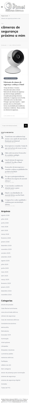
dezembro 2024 (6, 291)
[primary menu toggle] (2, 6)
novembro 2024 (6, 294)
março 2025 (5, 279)
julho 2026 (4, 219)
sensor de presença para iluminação (13, 372)
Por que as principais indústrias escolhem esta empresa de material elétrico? (16, 178)
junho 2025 (5, 268)
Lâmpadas (4, 346)
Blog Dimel (19, 399)
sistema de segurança (8, 376)
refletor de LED (6, 365)
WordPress (24, 402)
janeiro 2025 (5, 287)
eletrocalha (5, 327)
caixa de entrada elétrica (9, 312)
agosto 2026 (5, 215)
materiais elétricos (7, 357)
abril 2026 (4, 230)
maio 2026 (4, 227)
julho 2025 (4, 264)
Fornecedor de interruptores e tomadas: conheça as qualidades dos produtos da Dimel (16, 169)
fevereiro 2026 (6, 238)
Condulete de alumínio (8, 323)
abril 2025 (4, 276)
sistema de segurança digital (10, 380)
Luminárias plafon (7, 354)
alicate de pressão (7, 305)
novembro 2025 (6, 249)
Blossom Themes (7, 402)
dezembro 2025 (6, 245)
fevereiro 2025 (6, 283)
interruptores (5, 342)
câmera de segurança (10, 78)
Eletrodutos (5, 331)
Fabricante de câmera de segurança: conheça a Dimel (14, 83)
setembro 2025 (6, 257)
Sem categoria (6, 369)
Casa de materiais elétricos (10, 320)
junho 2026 (5, 223)
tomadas (4, 384)
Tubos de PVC (5, 388)
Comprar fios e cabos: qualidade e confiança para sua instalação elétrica (15, 202)
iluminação (4, 338)
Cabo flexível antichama (9, 308)
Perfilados (4, 361)
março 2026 (5, 234)
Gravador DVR (6, 335)
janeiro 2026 (5, 242)
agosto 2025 (5, 260)
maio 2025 (4, 272)
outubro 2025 (5, 253)
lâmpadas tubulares (7, 350)
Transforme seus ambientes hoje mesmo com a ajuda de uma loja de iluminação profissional (16, 138)
